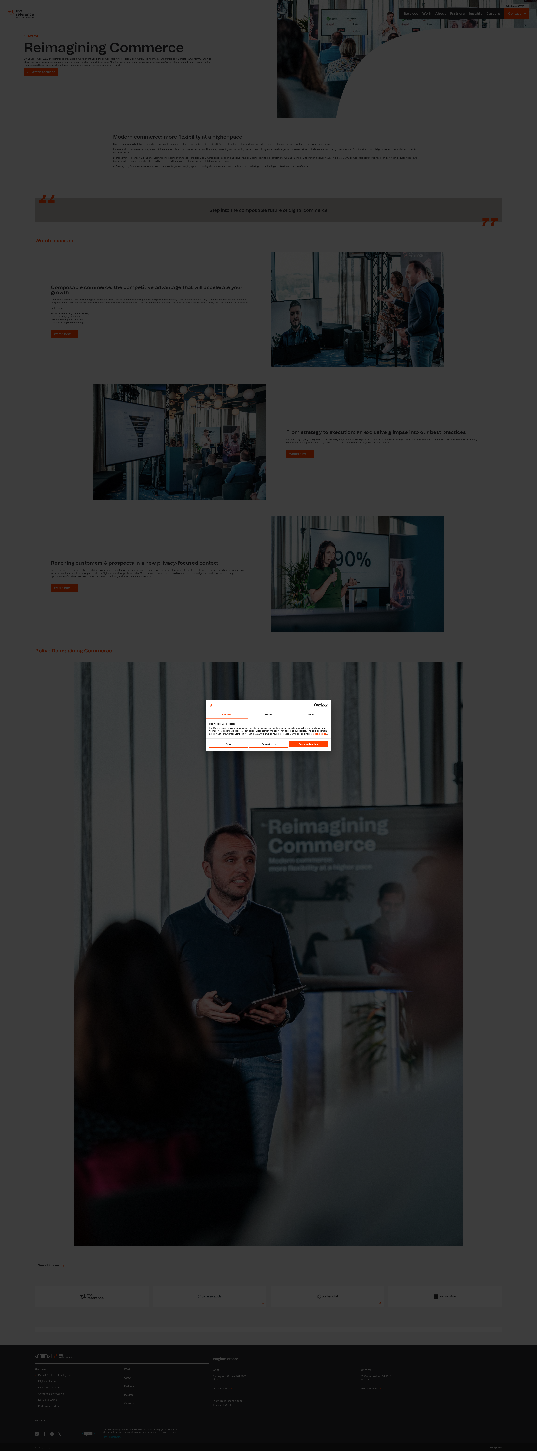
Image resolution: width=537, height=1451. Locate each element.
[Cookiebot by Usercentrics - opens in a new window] (316, 705)
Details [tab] (268, 715)
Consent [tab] (226, 715)
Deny (228, 744)
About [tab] (310, 715)
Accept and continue (309, 744)
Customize (267, 744)
